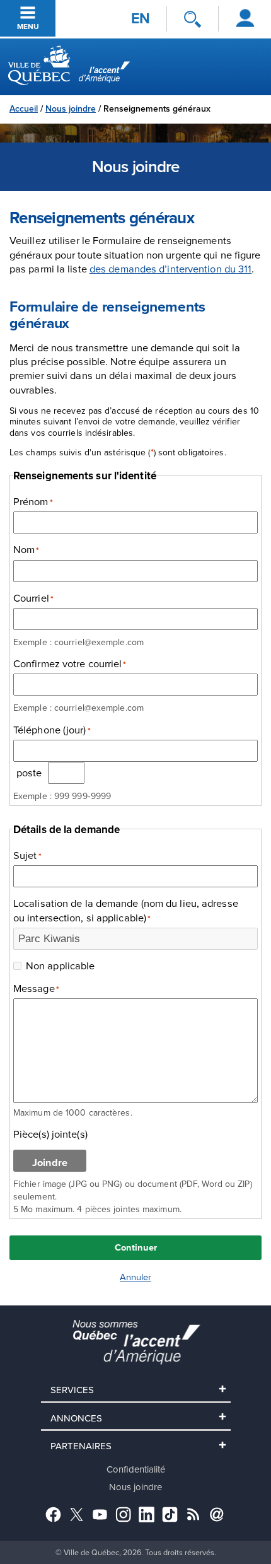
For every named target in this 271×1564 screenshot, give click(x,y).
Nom (26, 549)
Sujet (27, 855)
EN (140, 18)
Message (36, 988)
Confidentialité (136, 1469)
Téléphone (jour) (52, 730)
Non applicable (60, 965)
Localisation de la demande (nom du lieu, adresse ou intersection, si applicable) (125, 910)
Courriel (33, 598)
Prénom (33, 501)
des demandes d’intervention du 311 (170, 268)
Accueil (23, 108)
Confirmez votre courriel (70, 663)
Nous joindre (70, 108)
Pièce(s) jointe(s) (50, 1134)
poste (29, 772)
